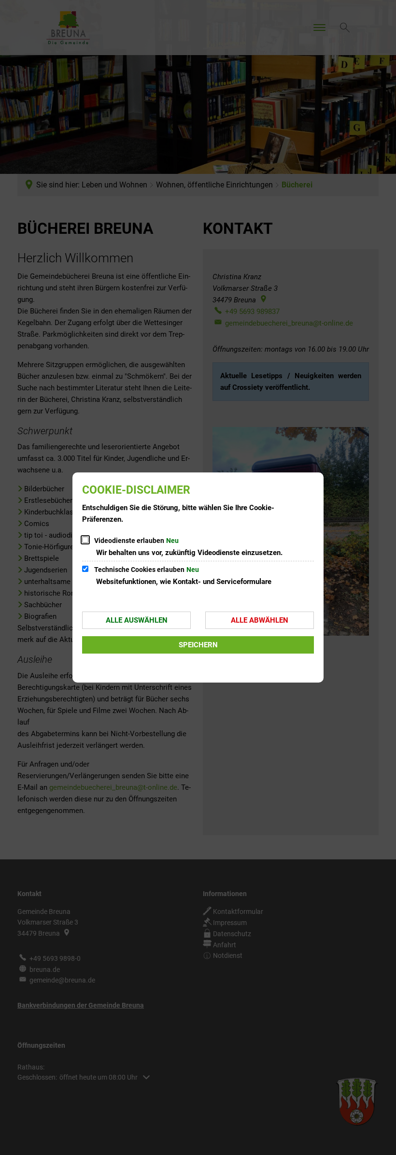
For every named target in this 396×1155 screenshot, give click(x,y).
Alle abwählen (259, 620)
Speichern (198, 645)
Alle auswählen (137, 620)
